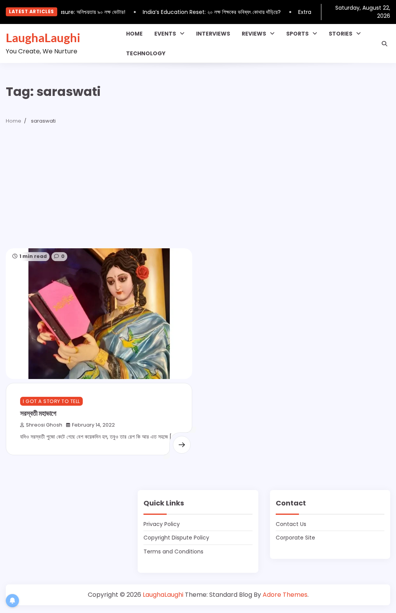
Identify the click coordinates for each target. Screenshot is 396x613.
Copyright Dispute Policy (176, 537)
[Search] (384, 44)
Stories (340, 34)
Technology (146, 53)
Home (134, 34)
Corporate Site (295, 537)
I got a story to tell (51, 401)
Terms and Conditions (173, 551)
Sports (297, 34)
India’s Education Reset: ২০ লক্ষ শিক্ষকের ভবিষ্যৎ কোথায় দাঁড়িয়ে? (208, 12)
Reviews (254, 34)
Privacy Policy (161, 524)
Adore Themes (285, 594)
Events (165, 34)
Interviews (213, 34)
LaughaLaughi (43, 37)
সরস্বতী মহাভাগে (38, 413)
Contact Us (291, 524)
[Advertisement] (198, 190)
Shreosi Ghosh (44, 425)
